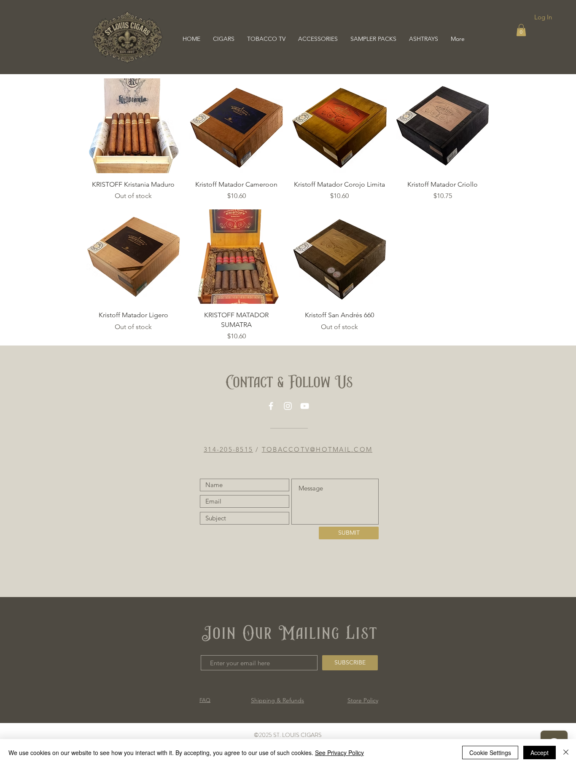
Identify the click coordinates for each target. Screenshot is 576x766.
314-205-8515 (228, 449)
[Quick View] (133, 125)
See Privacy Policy (339, 752)
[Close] (566, 752)
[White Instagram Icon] (288, 406)
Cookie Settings (490, 752)
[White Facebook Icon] (271, 406)
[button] (521, 30)
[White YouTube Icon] (304, 406)
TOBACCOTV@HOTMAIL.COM (317, 449)
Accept (539, 752)
